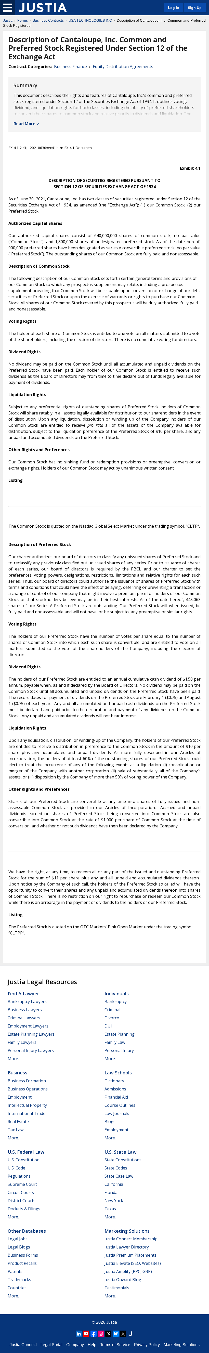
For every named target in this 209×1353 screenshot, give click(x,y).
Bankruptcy (115, 1001)
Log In (173, 8)
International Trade (26, 1113)
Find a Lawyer (23, 994)
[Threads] (108, 1334)
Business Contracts (48, 20)
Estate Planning (119, 1034)
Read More (24, 123)
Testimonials (116, 1288)
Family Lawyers (22, 1042)
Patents (15, 1271)
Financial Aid (116, 1097)
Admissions (115, 1089)
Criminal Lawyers (24, 1018)
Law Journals (116, 1113)
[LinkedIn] (79, 1334)
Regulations (19, 1176)
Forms (22, 20)
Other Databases (27, 1231)
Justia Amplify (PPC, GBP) (128, 1271)
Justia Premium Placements (130, 1255)
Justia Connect (23, 1345)
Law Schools (118, 1073)
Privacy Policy (147, 1345)
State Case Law (118, 1176)
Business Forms (23, 1255)
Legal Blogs (19, 1247)
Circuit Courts (21, 1192)
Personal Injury (119, 1050)
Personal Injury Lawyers (31, 1050)
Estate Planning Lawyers (31, 1034)
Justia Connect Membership (131, 1239)
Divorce (111, 1018)
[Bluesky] (116, 1334)
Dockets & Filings (24, 1209)
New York (113, 1200)
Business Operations (28, 1089)
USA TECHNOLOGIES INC (90, 20)
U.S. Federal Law (26, 1152)
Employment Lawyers (28, 1026)
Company (75, 1345)
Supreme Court (22, 1184)
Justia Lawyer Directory (126, 1247)
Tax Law (15, 1130)
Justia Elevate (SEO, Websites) (132, 1263)
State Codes (115, 1168)
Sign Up (195, 8)
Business (17, 1073)
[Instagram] (101, 1334)
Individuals (116, 994)
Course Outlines (119, 1105)
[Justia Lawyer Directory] (130, 1334)
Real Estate (18, 1121)
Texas (110, 1209)
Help (92, 1345)
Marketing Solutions (127, 1231)
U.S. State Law (120, 1152)
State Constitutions (122, 1160)
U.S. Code (16, 1168)
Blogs (109, 1121)
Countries (17, 1288)
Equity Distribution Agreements (123, 66)
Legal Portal (51, 1345)
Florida (110, 1192)
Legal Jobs (18, 1239)
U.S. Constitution (24, 1160)
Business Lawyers (25, 1009)
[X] (123, 1334)
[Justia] (42, 7)
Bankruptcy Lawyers (27, 1001)
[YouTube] (86, 1334)
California (113, 1184)
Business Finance (70, 66)
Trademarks (19, 1279)
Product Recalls (22, 1263)
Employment (20, 1097)
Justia (7, 20)
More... (14, 1058)
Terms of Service (115, 1345)
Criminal (112, 1009)
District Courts (21, 1200)
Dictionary (114, 1081)
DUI (108, 1026)
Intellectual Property (27, 1105)
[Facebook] (93, 1334)
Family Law (114, 1042)
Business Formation (27, 1081)
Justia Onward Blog (122, 1279)
